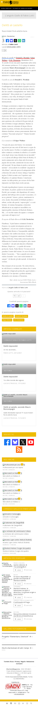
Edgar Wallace (7, 320)
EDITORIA (8, 370)
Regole (23, 661)
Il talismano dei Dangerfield (12, 525)
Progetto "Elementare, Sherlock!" (15, 636)
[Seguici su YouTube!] (30, 442)
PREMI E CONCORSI (19, 563)
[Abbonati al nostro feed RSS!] (19, 449)
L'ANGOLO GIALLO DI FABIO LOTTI (17, 340)
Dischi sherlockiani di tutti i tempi (15, 648)
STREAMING (17, 586)
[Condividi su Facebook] (7, 40)
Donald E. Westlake (23, 57)
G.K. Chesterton (14, 60)
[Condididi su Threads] (15, 40)
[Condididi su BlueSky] (11, 40)
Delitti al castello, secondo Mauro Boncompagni (17, 408)
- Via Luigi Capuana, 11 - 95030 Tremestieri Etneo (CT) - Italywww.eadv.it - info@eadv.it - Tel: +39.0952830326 (21, 689)
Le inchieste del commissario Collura (16, 534)
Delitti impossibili (10, 346)
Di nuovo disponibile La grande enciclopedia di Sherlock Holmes (22, 578)
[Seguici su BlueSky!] (15, 442)
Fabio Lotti (14, 44)
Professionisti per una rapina (13, 467)
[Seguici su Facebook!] (7, 442)
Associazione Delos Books (19, 677)
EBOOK (16, 574)
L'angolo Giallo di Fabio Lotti (19, 15)
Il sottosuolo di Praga (22, 602)
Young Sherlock (6, 8)
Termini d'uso (9, 661)
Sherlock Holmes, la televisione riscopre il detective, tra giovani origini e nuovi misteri (25, 591)
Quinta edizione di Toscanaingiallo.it (20, 566)
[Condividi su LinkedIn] (23, 40)
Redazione (30, 661)
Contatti (19, 664)
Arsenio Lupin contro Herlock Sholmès (16, 542)
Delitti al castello (8, 57)
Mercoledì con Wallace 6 (11, 476)
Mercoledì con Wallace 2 (11, 502)
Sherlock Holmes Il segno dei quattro (16, 551)
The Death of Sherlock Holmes (22, 8)
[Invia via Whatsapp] (19, 40)
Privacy (17, 661)
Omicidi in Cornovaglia (10, 517)
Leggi (19, 570)
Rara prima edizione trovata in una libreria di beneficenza (25, 615)
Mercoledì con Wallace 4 (11, 493)
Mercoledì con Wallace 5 (11, 485)
